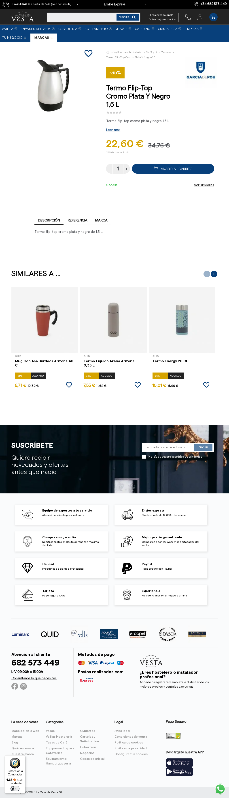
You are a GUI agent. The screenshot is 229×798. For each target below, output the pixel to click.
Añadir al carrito (176, 169)
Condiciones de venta (130, 736)
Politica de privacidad (130, 748)
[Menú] (22, 758)
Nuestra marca (22, 754)
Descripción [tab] (49, 220)
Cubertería (88, 747)
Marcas (16, 736)
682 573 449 (35, 663)
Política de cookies (128, 742)
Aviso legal (122, 731)
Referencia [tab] (77, 220)
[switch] (15, 788)
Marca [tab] (101, 220)
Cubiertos (87, 731)
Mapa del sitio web (25, 731)
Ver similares (204, 185)
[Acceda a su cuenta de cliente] (200, 17)
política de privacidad (188, 456)
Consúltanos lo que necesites (34, 678)
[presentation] (77, 4)
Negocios (87, 753)
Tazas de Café (57, 742)
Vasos (50, 731)
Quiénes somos (22, 748)
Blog (14, 742)
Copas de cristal (92, 758)
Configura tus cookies (131, 754)
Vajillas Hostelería (59, 736)
